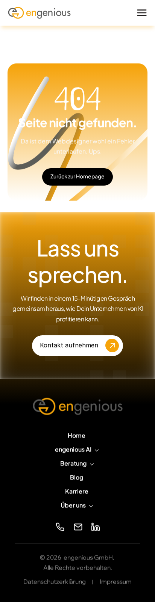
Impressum (116, 581)
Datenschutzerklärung (54, 581)
